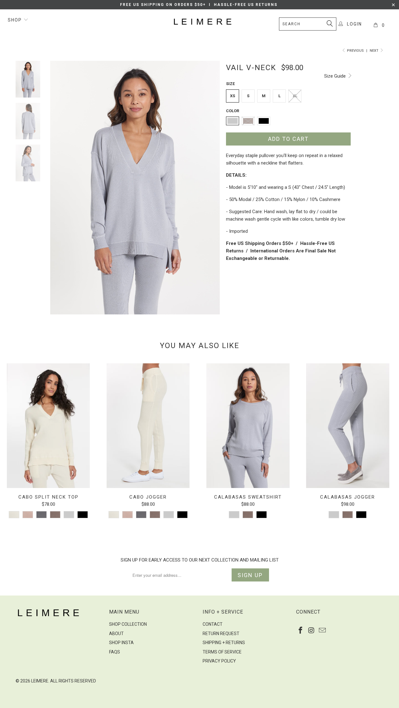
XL (295, 95)
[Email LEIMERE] (322, 631)
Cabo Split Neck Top (48, 425)
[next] (210, 187)
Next (374, 51)
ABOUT (116, 633)
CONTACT (213, 624)
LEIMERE (39, 680)
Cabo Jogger (148, 425)
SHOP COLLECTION (128, 624)
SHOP (15, 19)
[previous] (59, 187)
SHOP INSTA (121, 642)
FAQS (114, 651)
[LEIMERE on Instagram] (311, 631)
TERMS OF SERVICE (222, 651)
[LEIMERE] (203, 21)
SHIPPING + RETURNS (224, 642)
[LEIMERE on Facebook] (300, 631)
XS (232, 95)
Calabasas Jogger (347, 425)
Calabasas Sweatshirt (248, 425)
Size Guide (335, 76)
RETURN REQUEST (221, 633)
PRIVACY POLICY (219, 660)
